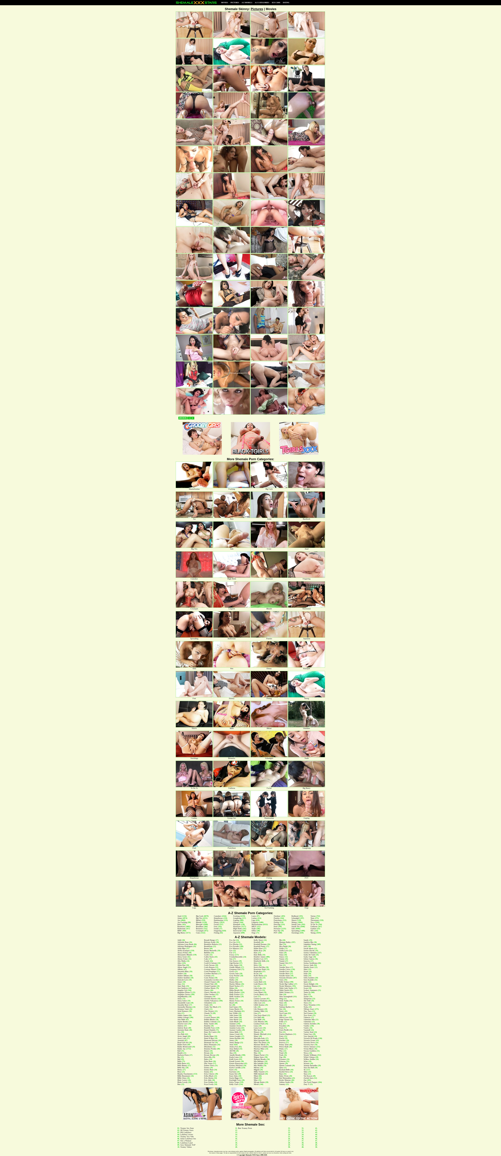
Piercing (277, 924)
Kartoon (232, 1072)
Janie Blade (233, 1022)
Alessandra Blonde (184, 955)
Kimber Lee (258, 959)
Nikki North (284, 990)
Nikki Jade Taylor (286, 988)
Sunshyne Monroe (311, 986)
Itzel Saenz (233, 1007)
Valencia (307, 1017)
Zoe (305, 1080)
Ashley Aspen (182, 1015)
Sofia (306, 976)
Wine (306, 1061)
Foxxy (231, 955)
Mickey (257, 1068)
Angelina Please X (184, 992)
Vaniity (306, 1026)
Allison (180, 969)
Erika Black (208, 1076)
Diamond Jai (209, 1043)
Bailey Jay (181, 1049)
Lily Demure (259, 1009)
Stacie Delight (309, 984)
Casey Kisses (209, 978)
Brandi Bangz (209, 940)
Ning (281, 999)
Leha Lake (258, 988)
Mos (280, 944)
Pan (280, 1024)
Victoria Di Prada (311, 1038)
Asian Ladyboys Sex (188, 1139)
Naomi (281, 961)
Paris (281, 1028)
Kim (255, 953)
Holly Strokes (234, 997)
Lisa (255, 1013)
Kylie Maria (258, 976)
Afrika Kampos (183, 951)
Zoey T (306, 1084)
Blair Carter (182, 1080)
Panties (276, 918)
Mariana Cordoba (261, 1047)
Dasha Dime (209, 1036)
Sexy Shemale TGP (187, 1145)
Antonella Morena (184, 1007)
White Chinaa (309, 1057)
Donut (206, 1051)
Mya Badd (283, 946)
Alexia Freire (182, 959)
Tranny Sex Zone (187, 1128)
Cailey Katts (209, 957)
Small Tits (295, 927)
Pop (280, 1057)
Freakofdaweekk (236, 957)
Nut (280, 1009)
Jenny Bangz (234, 1043)
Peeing (276, 922)
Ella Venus (208, 1063)
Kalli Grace (233, 1059)
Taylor (306, 997)
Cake (206, 959)
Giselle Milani (234, 967)
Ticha (306, 1007)
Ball (179, 1051)
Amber (180, 974)
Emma (206, 1068)
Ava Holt (180, 1034)
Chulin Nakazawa (211, 1001)
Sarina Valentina (310, 953)
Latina (254, 918)
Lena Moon (258, 992)
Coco (206, 1015)
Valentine (307, 1022)
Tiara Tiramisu (310, 1005)
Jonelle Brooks (235, 1055)
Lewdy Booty (259, 994)
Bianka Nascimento (185, 1074)
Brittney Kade (209, 942)
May (255, 1053)
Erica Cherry (209, 1074)
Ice (230, 1005)
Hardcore (237, 927)
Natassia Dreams (285, 978)
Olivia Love (283, 1017)
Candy (206, 961)
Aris (179, 1013)
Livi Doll (257, 1017)
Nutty (281, 1011)
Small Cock (296, 924)
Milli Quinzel (259, 1074)
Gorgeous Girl (235, 969)
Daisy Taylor (209, 1024)
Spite (306, 982)
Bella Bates (181, 1063)
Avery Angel (182, 1036)
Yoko (306, 1072)
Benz (179, 1072)
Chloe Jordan (209, 994)
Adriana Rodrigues (184, 946)
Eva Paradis (234, 946)
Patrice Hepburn (286, 1034)
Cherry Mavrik (210, 992)
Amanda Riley (183, 971)
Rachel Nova (284, 1072)
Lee (255, 986)
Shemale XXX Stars (253, 1155)
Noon (281, 1005)
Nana (281, 955)
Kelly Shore (258, 940)
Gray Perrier (234, 976)
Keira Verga (234, 1082)
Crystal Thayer (210, 1017)
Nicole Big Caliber (286, 984)
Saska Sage (308, 957)
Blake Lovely (182, 1082)
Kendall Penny (260, 946)
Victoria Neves (309, 1043)
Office (254, 931)
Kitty (256, 965)
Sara (305, 946)
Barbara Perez (183, 1055)
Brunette (199, 929)
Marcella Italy (259, 1038)
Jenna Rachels (235, 1038)
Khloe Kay (258, 951)
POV (276, 933)
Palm (281, 1022)
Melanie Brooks (260, 1059)
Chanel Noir (209, 984)
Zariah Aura (308, 1078)
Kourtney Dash (260, 969)
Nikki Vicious (284, 992)
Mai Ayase (258, 1030)
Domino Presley (210, 1049)
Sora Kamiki (309, 980)
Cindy (206, 1005)
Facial (216, 924)
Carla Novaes (209, 965)
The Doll (307, 1001)
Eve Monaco (234, 948)
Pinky (281, 1049)
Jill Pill (232, 1051)
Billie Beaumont (183, 1076)
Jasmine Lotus (235, 1028)
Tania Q (307, 992)
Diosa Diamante (210, 1045)
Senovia (307, 961)
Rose (281, 1074)
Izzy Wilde (233, 1013)
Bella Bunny (182, 1066)
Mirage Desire (259, 1082)
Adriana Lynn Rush (185, 944)
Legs (253, 920)
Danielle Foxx (209, 1028)
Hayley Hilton (234, 984)
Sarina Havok (309, 951)
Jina (231, 1053)
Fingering (218, 931)
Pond (281, 1053)
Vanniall (307, 1030)
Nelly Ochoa (284, 982)
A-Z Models (247, 3)
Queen (281, 1063)
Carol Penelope (210, 971)
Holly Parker (234, 994)
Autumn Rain (182, 1030)
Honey (231, 999)
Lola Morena (259, 1022)
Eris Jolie (207, 1080)
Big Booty (181, 933)
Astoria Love (182, 1024)
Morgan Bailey (285, 942)
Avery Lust (181, 1038)
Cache (206, 955)
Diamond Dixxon (210, 1040)
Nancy (281, 957)
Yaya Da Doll (309, 1068)
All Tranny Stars (186, 1130)
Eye (230, 951)
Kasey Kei (233, 1074)
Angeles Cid (182, 990)
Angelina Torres (183, 994)
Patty (281, 1036)
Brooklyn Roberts (211, 944)
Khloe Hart (258, 948)
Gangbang (237, 918)
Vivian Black (309, 1049)
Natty (281, 980)
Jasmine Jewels (235, 1026)
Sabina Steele (284, 1082)
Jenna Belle (233, 1032)
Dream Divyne (209, 1055)
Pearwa (282, 1043)
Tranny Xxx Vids (187, 1137)
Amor (179, 982)
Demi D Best (209, 1038)
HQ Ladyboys (185, 1132)
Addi (179, 940)
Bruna (206, 948)
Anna (179, 999)
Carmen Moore (210, 969)
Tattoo (313, 916)
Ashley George (183, 1017)
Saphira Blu (308, 942)
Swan (306, 988)
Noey (281, 1003)
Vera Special (308, 1036)
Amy (179, 984)
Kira (255, 963)
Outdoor (277, 916)
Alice (179, 963)
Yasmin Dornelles (310, 1066)
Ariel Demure (182, 1011)
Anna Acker (182, 1001)
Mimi (256, 1076)
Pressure (282, 1059)
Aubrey (180, 1026)
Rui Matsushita (285, 1078)
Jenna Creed (234, 1034)
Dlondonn (208, 1047)
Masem (256, 1051)
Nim (281, 994)
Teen (312, 918)
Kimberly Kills (260, 961)
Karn (231, 1070)
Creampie (200, 931)
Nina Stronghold (285, 997)
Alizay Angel (182, 967)
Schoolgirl (295, 918)
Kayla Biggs (234, 1078)
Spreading (295, 931)
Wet (312, 931)
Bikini (198, 920)
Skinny (294, 922)
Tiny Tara (307, 1011)
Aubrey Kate (182, 1028)
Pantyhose (278, 920)
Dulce (206, 1059)
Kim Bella (258, 955)
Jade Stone (233, 1015)
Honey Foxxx (234, 1001)
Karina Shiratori (236, 1066)
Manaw (257, 1032)
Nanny (281, 959)
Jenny (231, 1040)
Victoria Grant (309, 1040)
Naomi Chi (283, 963)
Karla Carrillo (235, 1068)
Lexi (255, 997)
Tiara (306, 1003)
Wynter (306, 1063)
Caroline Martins (211, 974)
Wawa (306, 1053)
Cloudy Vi (208, 1013)
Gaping (236, 920)
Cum (198, 933)
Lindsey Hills (259, 1011)
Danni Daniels (209, 1030)
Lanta (256, 980)
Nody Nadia (284, 1001)
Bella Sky (181, 1068)
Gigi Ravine (234, 963)
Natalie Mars (284, 974)
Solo (293, 929)
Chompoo (208, 997)
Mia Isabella (258, 1063)
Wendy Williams (310, 1055)
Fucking (236, 916)
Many (256, 1036)
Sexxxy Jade (308, 965)
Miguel (256, 1070)
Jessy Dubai (234, 1049)
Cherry (207, 990)
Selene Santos (309, 959)
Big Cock (199, 916)
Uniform (314, 927)
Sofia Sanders (309, 978)
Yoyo (305, 1074)
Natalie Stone (284, 976)
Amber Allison (183, 976)
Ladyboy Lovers (186, 1134)
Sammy (282, 1084)
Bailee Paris (182, 1045)
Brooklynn (208, 946)
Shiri (306, 969)
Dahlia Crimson (210, 1022)
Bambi (180, 1053)
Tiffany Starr (309, 1009)
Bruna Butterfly (210, 951)
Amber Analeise (183, 978)
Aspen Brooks (182, 1022)
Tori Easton (308, 1013)
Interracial (237, 931)
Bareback (181, 927)
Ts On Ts (314, 924)
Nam (281, 953)
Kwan (256, 974)
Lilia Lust (257, 1003)
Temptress (308, 999)
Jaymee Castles (235, 1030)
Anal (179, 916)
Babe (179, 924)
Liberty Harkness (260, 1001)
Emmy (206, 1072)
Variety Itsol (308, 1032)
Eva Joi (232, 940)
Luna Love (258, 1028)
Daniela (207, 1026)
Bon (179, 1084)
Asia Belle (181, 1020)
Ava (178, 1032)
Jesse (231, 1045)
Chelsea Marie (209, 988)
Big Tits (199, 918)
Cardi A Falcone (210, 963)
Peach (281, 1038)
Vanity (306, 1028)
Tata (305, 994)
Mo (280, 940)
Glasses (236, 922)
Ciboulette (208, 1003)
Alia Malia (181, 961)
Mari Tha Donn (260, 1043)
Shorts (294, 920)
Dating (286, 3)
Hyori (231, 1003)
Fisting (216, 933)
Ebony (216, 922)
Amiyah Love (182, 980)
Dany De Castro (210, 1032)
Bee (178, 1057)
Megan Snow (259, 1057)
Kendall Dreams (260, 944)
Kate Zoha (233, 1076)
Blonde (198, 922)
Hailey (231, 980)
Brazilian (199, 927)
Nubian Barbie (285, 1007)
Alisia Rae (181, 965)
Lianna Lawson (260, 999)
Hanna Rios (234, 982)
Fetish (216, 929)
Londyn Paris (259, 1024)
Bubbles (207, 953)
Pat (280, 1032)
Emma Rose (208, 1070)
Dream (206, 1053)
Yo (305, 1070)
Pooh (281, 1055)
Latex (254, 916)
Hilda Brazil (234, 990)
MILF (254, 927)
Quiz (281, 1068)
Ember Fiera (209, 1066)
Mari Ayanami (259, 1040)
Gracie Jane (234, 974)
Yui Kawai (308, 1076)
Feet (215, 927)
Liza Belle (257, 1020)
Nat (280, 965)
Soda (306, 974)
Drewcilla (207, 1057)
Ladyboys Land (186, 1143)
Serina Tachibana (310, 963)
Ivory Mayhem (235, 1011)
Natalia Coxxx (284, 969)
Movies (224, 3)
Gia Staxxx (233, 961)
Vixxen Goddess (310, 1051)
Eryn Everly (209, 1084)
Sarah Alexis (308, 948)
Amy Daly (181, 986)
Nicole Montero (285, 986)
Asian (179, 918)
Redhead (294, 916)
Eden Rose (208, 1061)
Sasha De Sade (309, 955)
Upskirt (314, 929)
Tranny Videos (186, 1147)
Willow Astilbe (309, 1059)
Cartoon (207, 976)
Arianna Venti (183, 1009)
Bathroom (181, 929)
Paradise (282, 1026)
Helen (231, 988)
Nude (254, 929)
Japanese (236, 933)
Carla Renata (209, 967)
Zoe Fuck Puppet (310, 1082)
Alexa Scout (182, 957)
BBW (179, 931)
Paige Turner (284, 1020)
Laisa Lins (258, 978)
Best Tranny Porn (245, 1128)
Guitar (232, 978)
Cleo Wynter (209, 1011)
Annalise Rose (182, 1005)
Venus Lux (308, 1034)
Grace (231, 971)
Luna (256, 1026)
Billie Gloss (181, 1078)
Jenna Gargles (235, 1036)
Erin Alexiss (208, 1078)
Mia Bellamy (259, 1061)
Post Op (277, 931)
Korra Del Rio (259, 967)
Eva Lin (232, 942)
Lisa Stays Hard (260, 1015)
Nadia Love (283, 951)
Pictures (235, 3)
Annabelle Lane (183, 1003)
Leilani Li (257, 990)
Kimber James (259, 957)
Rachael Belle (284, 1070)
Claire (206, 1009)
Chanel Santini (210, 986)
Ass (178, 920)
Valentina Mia (309, 1020)
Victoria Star (309, 1045)
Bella (179, 1061)
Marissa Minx (259, 1049)
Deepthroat (218, 918)
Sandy (306, 940)
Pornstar (277, 929)
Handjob (236, 924)
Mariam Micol (259, 1045)
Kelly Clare (233, 1084)
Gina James (234, 965)
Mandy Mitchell (260, 1034)
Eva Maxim (233, 944)
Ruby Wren (283, 1076)
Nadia (281, 948)
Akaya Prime (182, 953)
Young (313, 933)
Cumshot (217, 916)
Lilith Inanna (259, 1005)
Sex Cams (276, 3)
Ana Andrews (182, 988)
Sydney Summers (310, 990)
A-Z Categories (262, 3)
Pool (275, 927)
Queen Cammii (285, 1066)
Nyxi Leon (283, 1013)
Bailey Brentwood (184, 1047)
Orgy (254, 933)
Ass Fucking (182, 922)
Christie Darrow (210, 999)
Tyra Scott (308, 1015)
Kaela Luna (234, 1057)
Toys (312, 922)
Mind (256, 1078)
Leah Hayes (258, 984)
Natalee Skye (284, 967)
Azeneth (180, 1040)
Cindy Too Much (210, 1007)
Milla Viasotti (259, 1072)
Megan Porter (259, 1055)
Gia (230, 959)
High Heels (237, 929)
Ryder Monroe (285, 1080)
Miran (256, 1084)
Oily (281, 1015)
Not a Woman (185, 1141)
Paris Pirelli (284, 1030)
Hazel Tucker (234, 986)
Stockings (295, 933)
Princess (282, 1061)
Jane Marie (233, 1020)
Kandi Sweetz (234, 1061)
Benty (179, 1070)
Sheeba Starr (309, 967)
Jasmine (232, 1024)
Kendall (257, 942)
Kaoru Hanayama (236, 1063)
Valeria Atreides (310, 1024)
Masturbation (257, 924)
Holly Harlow (234, 992)
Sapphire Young (310, 944)
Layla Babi (258, 982)
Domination (218, 920)
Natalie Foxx (284, 971)
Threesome (315, 920)
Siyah (306, 971)
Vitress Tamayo (310, 1047)
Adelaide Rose (183, 942)
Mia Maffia (258, 1066)
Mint (256, 1080)
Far (230, 953)
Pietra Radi (283, 1047)
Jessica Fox (233, 1047)
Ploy (281, 1051)
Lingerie (255, 922)
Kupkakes (258, 971)
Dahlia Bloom (209, 1020)
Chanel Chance (210, 982)
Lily (255, 1007)
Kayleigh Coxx (235, 1080)
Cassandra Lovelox (211, 980)
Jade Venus (233, 1017)
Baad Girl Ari (182, 1043)
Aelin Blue (181, 948)
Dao (205, 1034)
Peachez (282, 1040)
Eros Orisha (208, 1082)
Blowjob (199, 924)
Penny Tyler (284, 1045)
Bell (178, 1059)
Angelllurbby (182, 997)
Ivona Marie (234, 1009)
